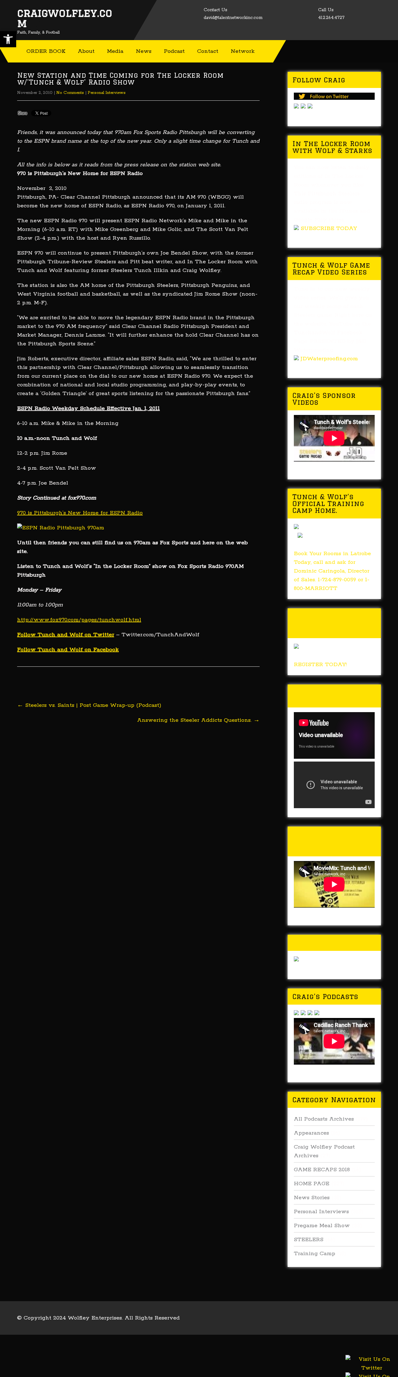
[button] (8, 39)
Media (115, 51)
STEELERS (308, 1239)
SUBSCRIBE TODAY (329, 228)
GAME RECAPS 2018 (322, 1169)
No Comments (70, 92)
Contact (207, 51)
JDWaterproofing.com (329, 358)
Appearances (311, 1133)
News (143, 51)
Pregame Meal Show (322, 1225)
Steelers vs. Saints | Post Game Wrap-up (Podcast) (89, 705)
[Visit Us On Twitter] (371, 1371)
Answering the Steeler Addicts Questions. (198, 720)
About (86, 51)
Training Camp (314, 1253)
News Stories (312, 1197)
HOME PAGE (311, 1183)
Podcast (174, 51)
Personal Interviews (107, 92)
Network (243, 51)
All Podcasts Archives (324, 1119)
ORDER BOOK (45, 51)
